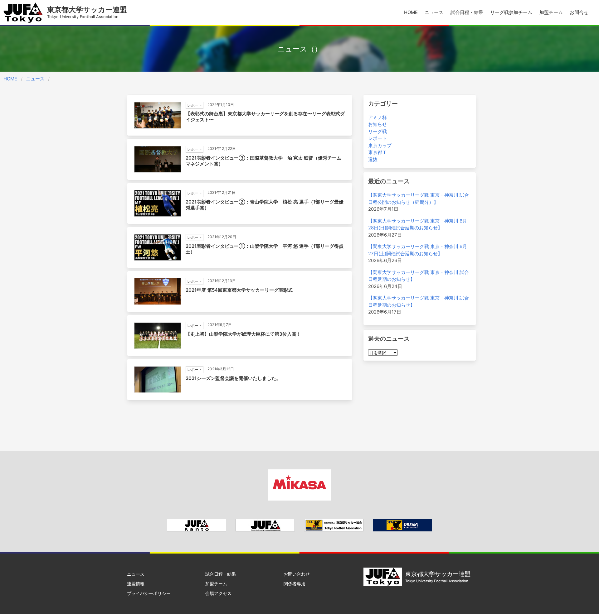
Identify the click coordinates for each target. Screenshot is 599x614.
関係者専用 (294, 583)
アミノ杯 (377, 117)
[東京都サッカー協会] (333, 530)
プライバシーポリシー (149, 593)
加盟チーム (551, 12)
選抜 (372, 159)
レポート (377, 138)
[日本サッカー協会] (402, 530)
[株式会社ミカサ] (299, 499)
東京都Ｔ (377, 152)
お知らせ (377, 124)
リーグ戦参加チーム (511, 12)
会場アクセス (218, 593)
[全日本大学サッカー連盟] (265, 530)
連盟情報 (135, 583)
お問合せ (579, 12)
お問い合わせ (297, 574)
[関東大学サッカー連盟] (196, 530)
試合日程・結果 (466, 12)
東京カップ (380, 145)
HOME (411, 12)
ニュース (434, 12)
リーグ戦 (377, 131)
